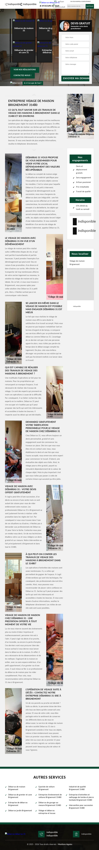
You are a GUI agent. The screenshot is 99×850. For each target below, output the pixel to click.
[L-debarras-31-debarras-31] (15, 834)
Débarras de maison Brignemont (16, 788)
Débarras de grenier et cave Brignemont (20, 796)
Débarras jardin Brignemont (20, 811)
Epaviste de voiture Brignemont (47, 788)
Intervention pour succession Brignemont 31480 (81, 806)
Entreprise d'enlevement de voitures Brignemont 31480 (50, 796)
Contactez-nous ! (22, 76)
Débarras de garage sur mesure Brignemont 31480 (50, 804)
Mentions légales (65, 844)
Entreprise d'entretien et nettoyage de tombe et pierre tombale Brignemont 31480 (81, 797)
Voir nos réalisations (25, 70)
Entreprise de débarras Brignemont (17, 804)
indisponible (13, 4)
